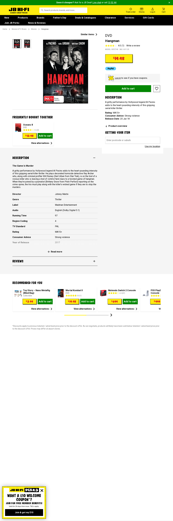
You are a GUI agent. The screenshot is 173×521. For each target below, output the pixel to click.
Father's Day (59, 17)
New (6, 17)
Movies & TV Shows (19, 29)
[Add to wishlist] (156, 88)
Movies (34, 29)
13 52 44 (112, 2)
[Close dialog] (42, 490)
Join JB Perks (11, 22)
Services (129, 17)
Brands (40, 17)
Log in (118, 78)
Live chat (96, 2)
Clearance (110, 17)
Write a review (133, 45)
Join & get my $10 (24, 512)
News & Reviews (37, 22)
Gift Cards (148, 17)
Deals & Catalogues (85, 17)
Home (5, 29)
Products (23, 17)
